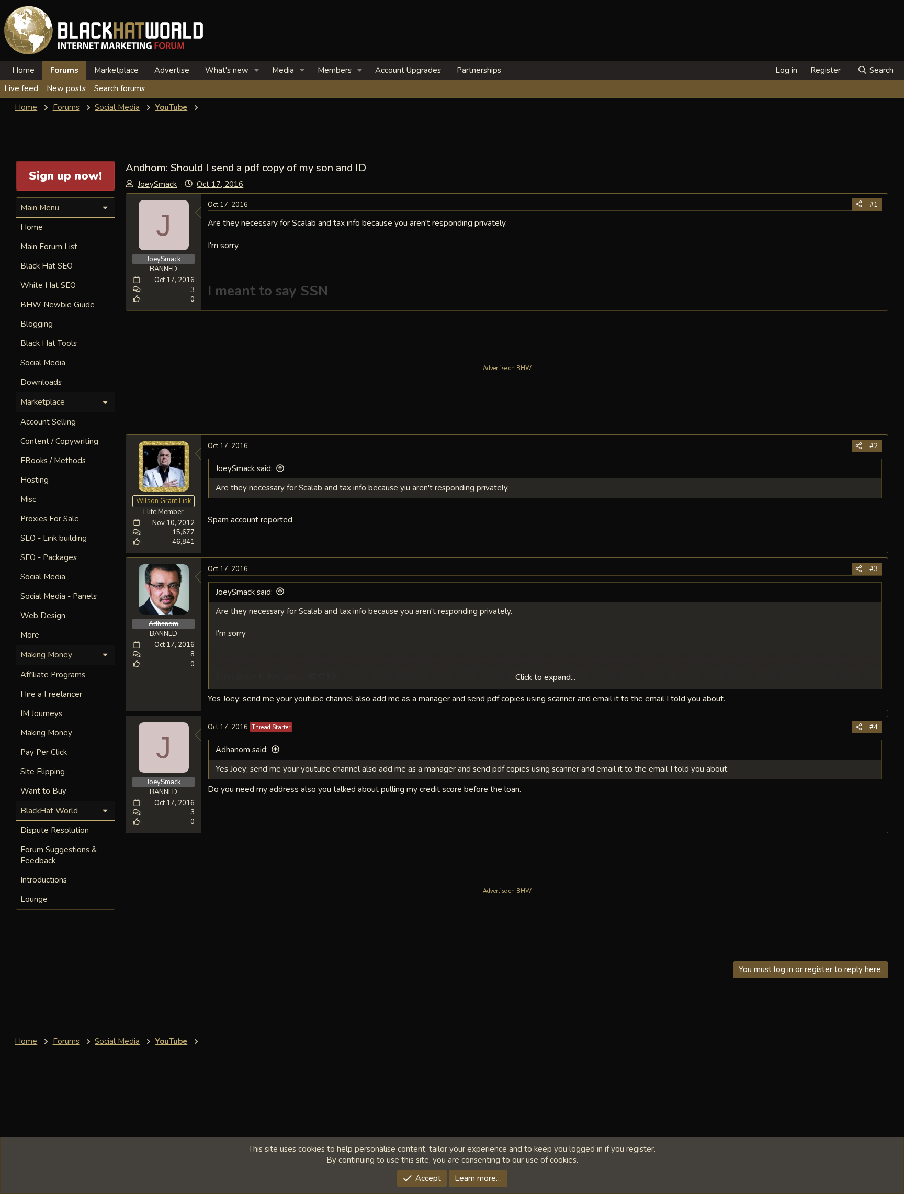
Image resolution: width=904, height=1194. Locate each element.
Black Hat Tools (48, 343)
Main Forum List (48, 246)
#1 (873, 204)
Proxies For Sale (49, 519)
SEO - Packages (48, 557)
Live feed (21, 88)
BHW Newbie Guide (57, 304)
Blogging (36, 324)
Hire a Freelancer (51, 694)
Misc (28, 499)
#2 (873, 446)
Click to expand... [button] (545, 677)
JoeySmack (157, 184)
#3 (873, 569)
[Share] (859, 204)
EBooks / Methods (53, 460)
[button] (257, 70)
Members (335, 70)
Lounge (34, 899)
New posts (66, 88)
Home (23, 70)
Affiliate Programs (52, 674)
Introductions (43, 880)
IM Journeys (41, 713)
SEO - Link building (53, 538)
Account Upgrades (408, 70)
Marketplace (116, 70)
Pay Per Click (43, 752)
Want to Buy (43, 791)
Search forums (119, 88)
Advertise (171, 70)
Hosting (34, 480)
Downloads (41, 382)
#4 (873, 727)
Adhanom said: (242, 749)
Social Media (42, 363)
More (29, 635)
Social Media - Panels (58, 596)
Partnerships (479, 70)
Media (283, 70)
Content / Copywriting (59, 441)
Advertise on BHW (507, 368)
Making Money (46, 733)
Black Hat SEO (46, 266)
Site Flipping (42, 771)
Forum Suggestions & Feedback (58, 855)
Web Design (42, 615)
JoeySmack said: (244, 468)
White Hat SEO (48, 285)
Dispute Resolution (54, 830)
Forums (64, 70)
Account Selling (48, 422)
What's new (226, 70)
